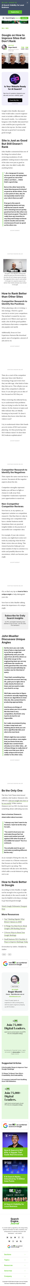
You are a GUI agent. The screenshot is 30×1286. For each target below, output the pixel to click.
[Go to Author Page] (4, 47)
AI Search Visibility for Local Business (14, 1205)
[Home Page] (13, 18)
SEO (9, 954)
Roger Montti (12, 47)
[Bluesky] (9, 1241)
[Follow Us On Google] (15, 963)
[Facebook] (18, 1237)
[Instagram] (13, 1241)
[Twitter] (22, 1237)
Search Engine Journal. (17, 1281)
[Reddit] (16, 1241)
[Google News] (7, 1237)
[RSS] (20, 1241)
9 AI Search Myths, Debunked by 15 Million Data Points (14, 1179)
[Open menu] (3, 18)
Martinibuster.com (15, 996)
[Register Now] (15, 1140)
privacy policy (16, 1052)
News (4, 954)
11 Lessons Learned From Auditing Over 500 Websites (14, 1080)
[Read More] (15, 1167)
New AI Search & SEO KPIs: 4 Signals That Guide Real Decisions (13, 1152)
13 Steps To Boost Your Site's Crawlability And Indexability (12, 1074)
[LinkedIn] (11, 1237)
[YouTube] (15, 1237)
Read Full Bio (15, 986)
